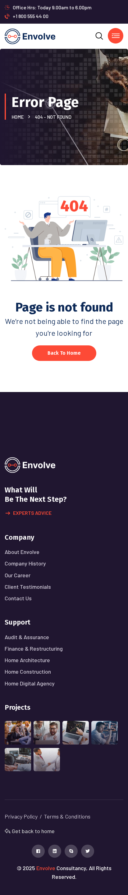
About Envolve (22, 551)
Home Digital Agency (30, 683)
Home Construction (28, 671)
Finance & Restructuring (34, 648)
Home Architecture (27, 660)
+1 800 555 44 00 (30, 16)
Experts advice (32, 513)
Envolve (45, 868)
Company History (25, 563)
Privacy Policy (21, 816)
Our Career (17, 575)
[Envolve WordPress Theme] (30, 36)
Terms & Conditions (67, 816)
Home (18, 117)
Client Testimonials (28, 586)
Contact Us (18, 598)
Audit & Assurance (27, 637)
